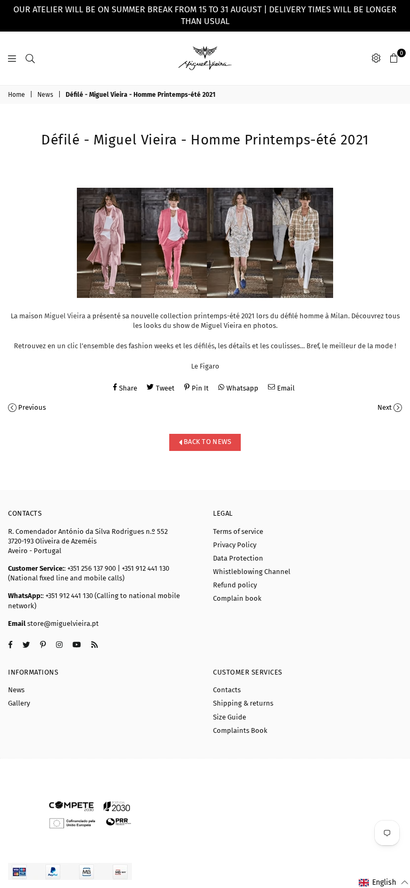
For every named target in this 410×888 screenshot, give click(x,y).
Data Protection (238, 558)
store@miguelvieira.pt (62, 623)
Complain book (237, 598)
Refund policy (235, 585)
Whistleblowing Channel (251, 572)
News (45, 94)
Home (16, 94)
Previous (32, 407)
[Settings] (376, 58)
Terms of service (238, 531)
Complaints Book (240, 730)
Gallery (19, 703)
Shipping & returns (243, 703)
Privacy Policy (234, 545)
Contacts (227, 690)
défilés (204, 346)
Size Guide (229, 717)
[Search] (30, 58)
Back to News (206, 442)
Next (384, 407)
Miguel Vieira (64, 316)
